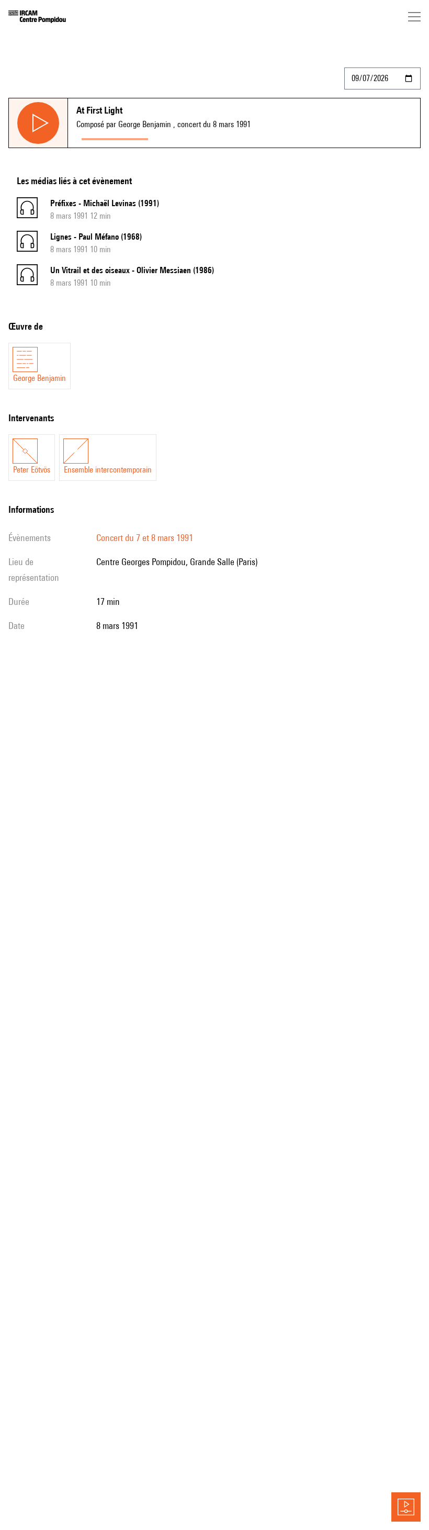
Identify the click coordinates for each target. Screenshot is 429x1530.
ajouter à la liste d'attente (200, 137)
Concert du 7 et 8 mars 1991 (144, 537)
